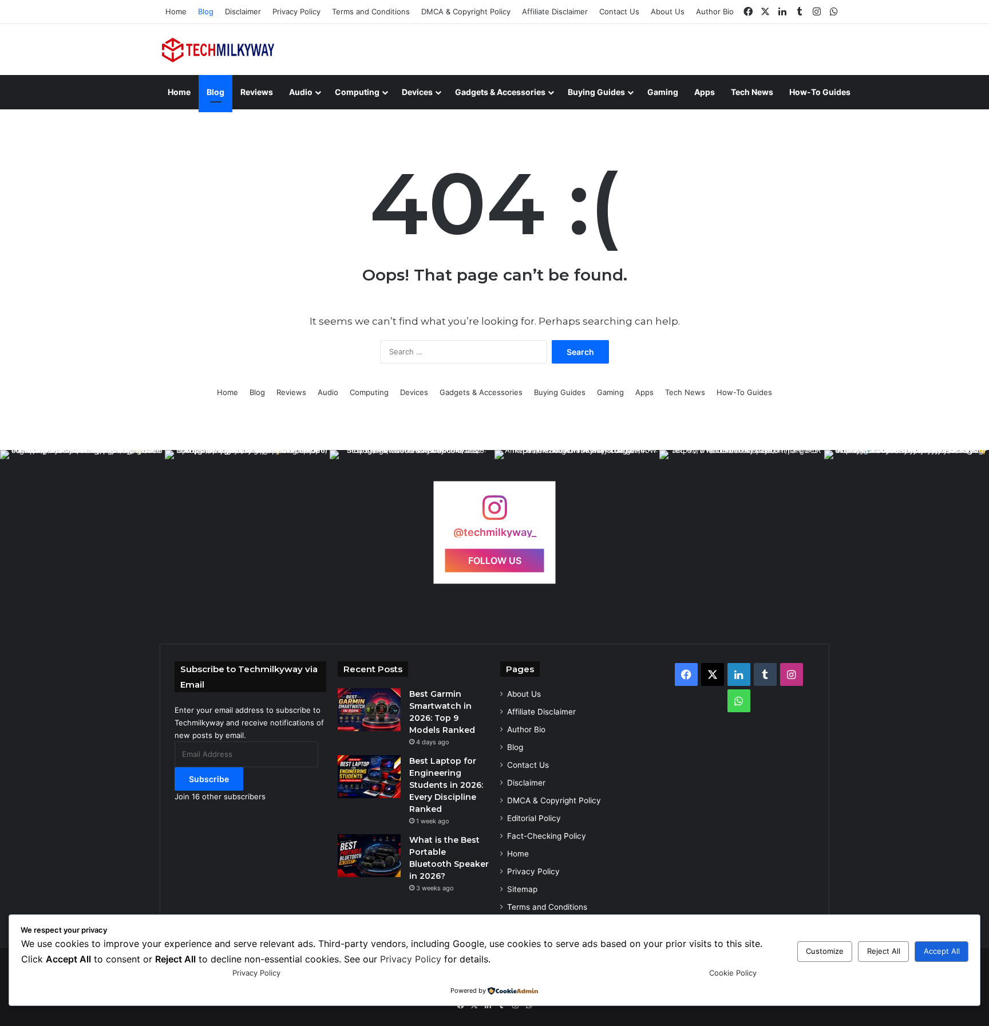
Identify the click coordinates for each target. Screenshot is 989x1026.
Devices (417, 92)
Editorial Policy (534, 818)
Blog (205, 11)
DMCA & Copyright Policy (466, 11)
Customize (825, 951)
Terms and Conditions (371, 11)
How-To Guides (819, 92)
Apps (704, 92)
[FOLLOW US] (494, 513)
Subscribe (209, 779)
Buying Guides (596, 92)
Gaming (662, 92)
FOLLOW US (494, 560)
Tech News (752, 92)
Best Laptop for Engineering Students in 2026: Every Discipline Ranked (446, 785)
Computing (357, 92)
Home (176, 11)
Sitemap (522, 889)
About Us (668, 11)
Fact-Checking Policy (546, 835)
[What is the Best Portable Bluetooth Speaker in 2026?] (369, 855)
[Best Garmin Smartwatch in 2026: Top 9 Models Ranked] (369, 709)
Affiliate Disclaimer (555, 11)
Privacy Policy (296, 11)
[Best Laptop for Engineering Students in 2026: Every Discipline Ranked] (369, 776)
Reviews (256, 92)
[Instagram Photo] (82, 532)
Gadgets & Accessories (500, 92)
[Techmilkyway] (219, 49)
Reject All (883, 951)
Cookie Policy (733, 972)
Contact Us (619, 11)
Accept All (942, 951)
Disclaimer (243, 11)
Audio (300, 92)
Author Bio (715, 11)
